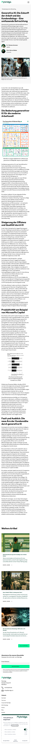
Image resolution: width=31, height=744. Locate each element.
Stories (3, 707)
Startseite (3, 698)
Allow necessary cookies (10, 729)
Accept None (6, 740)
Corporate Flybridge (6, 702)
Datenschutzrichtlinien (25, 669)
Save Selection (15, 740)
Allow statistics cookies (10, 731)
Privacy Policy (15, 725)
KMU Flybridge (4, 705)
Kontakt (3, 712)
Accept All (24, 740)
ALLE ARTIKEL (24, 645)
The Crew (3, 700)
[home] (6, 2)
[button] (28, 2)
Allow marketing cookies (10, 734)
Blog (2, 710)
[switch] (25, 729)
